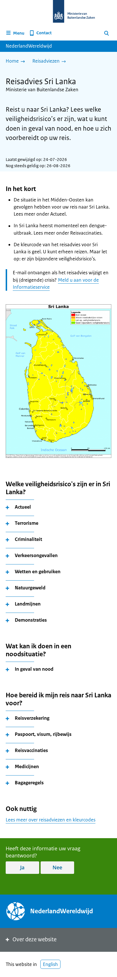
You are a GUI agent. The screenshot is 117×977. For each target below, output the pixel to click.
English (50, 964)
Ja (22, 867)
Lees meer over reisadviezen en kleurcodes (50, 820)
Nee (57, 867)
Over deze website (34, 939)
